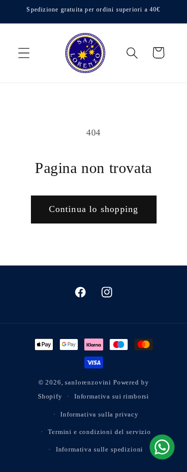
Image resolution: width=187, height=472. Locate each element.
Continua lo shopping (94, 209)
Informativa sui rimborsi (111, 396)
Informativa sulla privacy (99, 414)
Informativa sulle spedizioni (100, 449)
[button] (24, 53)
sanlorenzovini (88, 382)
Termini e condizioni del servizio (99, 432)
